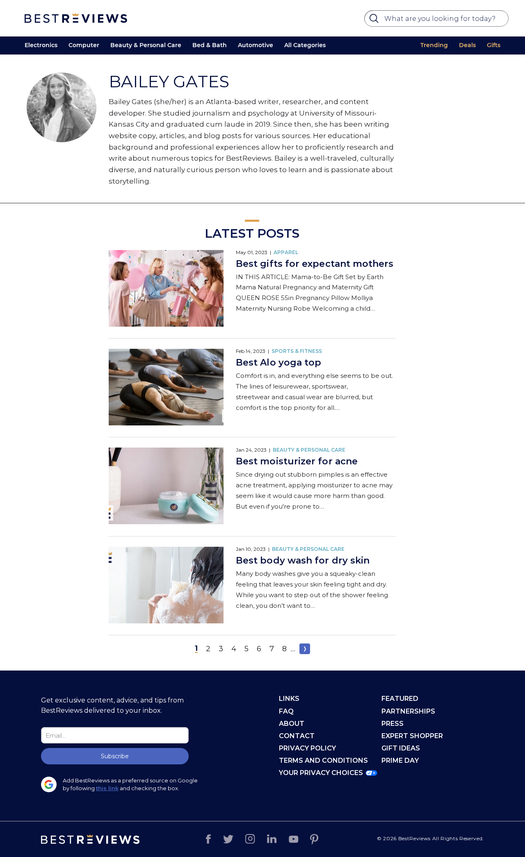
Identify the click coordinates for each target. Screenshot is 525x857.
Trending (434, 45)
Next (304, 648)
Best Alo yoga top (278, 362)
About (291, 723)
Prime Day (400, 760)
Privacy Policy (307, 748)
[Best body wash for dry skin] (166, 586)
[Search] (375, 20)
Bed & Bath (209, 45)
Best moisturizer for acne (297, 461)
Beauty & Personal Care (145, 45)
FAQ (286, 711)
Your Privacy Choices (321, 773)
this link (107, 788)
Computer (83, 45)
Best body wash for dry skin (303, 560)
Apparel (286, 252)
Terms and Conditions (323, 760)
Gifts (493, 45)
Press (392, 723)
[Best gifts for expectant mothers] (166, 289)
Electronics (41, 45)
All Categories (305, 45)
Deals (467, 45)
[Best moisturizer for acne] (166, 487)
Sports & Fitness (297, 351)
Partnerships (408, 711)
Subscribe (115, 756)
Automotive (255, 45)
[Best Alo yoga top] (166, 388)
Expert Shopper (412, 736)
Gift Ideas (400, 748)
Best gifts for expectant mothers (315, 263)
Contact (297, 736)
